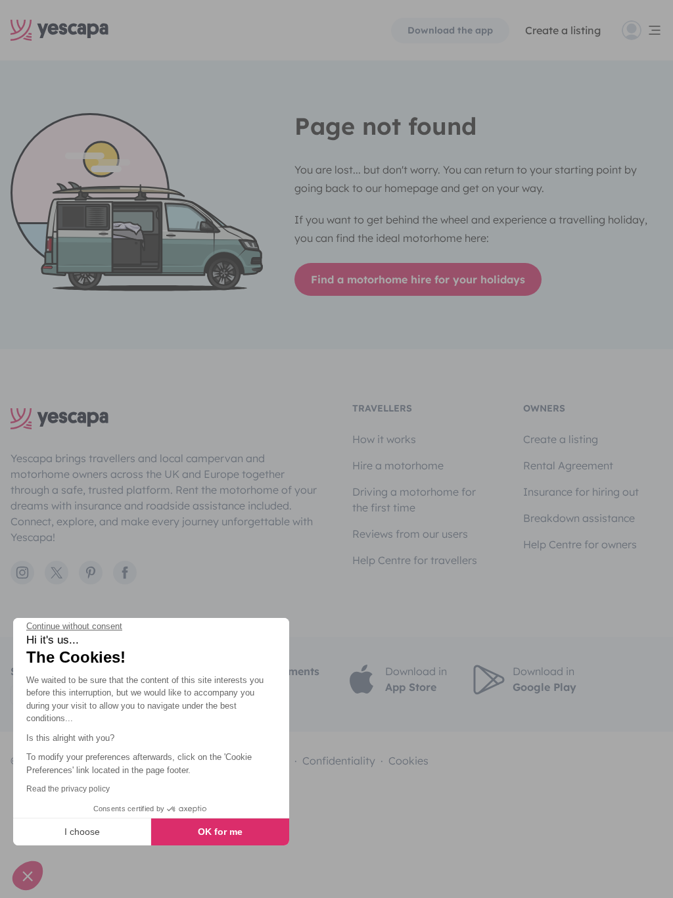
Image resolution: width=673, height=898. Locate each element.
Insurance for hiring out (581, 491)
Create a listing (560, 439)
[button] (27, 875)
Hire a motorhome (398, 465)
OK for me (220, 831)
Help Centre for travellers (414, 560)
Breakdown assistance (579, 518)
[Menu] (642, 30)
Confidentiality (338, 760)
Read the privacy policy (68, 788)
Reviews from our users (410, 533)
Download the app (450, 30)
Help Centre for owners (580, 544)
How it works (384, 439)
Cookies (408, 760)
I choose (82, 831)
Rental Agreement (568, 465)
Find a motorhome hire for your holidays (418, 279)
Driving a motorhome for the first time (414, 499)
